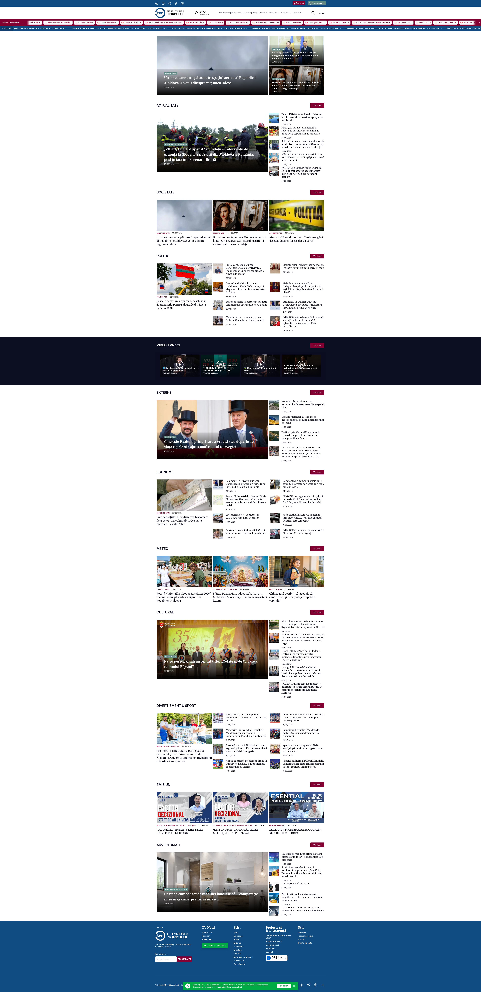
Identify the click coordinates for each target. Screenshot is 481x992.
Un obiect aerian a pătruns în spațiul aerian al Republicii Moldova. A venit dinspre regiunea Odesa (184, 241)
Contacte (302, 932)
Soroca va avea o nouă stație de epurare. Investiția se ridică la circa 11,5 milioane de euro (51, 28)
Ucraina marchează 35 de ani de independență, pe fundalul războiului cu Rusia (302, 419)
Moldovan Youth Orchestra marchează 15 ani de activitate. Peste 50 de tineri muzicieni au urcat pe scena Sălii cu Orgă (302, 639)
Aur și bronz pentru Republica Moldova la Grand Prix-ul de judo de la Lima (246, 717)
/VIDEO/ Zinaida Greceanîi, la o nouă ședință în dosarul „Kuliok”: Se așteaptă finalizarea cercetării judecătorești (303, 322)
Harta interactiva (305, 936)
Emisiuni (286, 13)
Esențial (280, 825)
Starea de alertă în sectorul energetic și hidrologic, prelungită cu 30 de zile (246, 303)
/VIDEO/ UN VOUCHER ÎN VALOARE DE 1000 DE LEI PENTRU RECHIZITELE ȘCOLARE (327, 28)
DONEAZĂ (284, 986)
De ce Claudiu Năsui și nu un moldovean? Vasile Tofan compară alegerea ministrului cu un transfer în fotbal (245, 288)
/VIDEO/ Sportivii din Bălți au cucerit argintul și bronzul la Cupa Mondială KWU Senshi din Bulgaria (246, 748)
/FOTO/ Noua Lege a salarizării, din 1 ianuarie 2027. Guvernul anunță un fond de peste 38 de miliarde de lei (303, 499)
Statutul (269, 952)
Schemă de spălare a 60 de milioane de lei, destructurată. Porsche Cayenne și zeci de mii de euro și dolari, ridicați (302, 144)
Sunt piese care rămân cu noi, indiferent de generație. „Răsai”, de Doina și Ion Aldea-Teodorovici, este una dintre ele (301, 872)
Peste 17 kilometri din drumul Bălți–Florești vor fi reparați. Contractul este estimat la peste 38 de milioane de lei (246, 501)
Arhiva (301, 939)
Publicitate (206, 939)
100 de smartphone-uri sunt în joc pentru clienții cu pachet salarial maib (302, 909)
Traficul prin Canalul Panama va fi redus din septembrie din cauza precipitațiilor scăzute (300, 435)
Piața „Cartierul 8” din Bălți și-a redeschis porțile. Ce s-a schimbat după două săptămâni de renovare (300, 130)
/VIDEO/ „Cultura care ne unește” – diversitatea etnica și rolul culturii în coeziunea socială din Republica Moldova (301, 688)
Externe (240, 13)
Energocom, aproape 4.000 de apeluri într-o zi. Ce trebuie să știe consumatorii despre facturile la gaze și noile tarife (235, 28)
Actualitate (169, 144)
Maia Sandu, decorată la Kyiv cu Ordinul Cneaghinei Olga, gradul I (245, 319)
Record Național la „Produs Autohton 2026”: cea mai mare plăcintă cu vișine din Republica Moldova (184, 597)
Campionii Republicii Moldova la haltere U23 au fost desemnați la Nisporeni (301, 733)
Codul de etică (272, 945)
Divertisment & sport (274, 13)
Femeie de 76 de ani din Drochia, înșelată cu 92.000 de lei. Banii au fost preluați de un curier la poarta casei (138, 28)
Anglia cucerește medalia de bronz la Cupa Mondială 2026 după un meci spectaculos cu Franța (246, 763)
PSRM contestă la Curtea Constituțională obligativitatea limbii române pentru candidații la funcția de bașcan (245, 269)
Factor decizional (183, 825)
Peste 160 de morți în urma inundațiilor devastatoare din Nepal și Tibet (302, 404)
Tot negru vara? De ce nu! (295, 883)
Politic (233, 13)
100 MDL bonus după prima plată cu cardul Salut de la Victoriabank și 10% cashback (302, 856)
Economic (247, 13)
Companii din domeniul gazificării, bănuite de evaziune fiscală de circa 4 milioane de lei (303, 483)
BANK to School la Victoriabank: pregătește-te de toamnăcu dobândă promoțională (302, 897)
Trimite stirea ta (305, 943)
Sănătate (276, 49)
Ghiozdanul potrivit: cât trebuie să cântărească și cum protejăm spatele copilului (292, 597)
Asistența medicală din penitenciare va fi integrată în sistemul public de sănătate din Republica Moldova (295, 55)
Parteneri (206, 936)
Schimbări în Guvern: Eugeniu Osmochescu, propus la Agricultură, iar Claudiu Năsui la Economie (302, 304)
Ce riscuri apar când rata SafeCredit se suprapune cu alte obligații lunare (246, 532)
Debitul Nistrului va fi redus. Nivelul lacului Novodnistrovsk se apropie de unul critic (302, 117)
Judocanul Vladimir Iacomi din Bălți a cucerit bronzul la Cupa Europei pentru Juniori (303, 717)
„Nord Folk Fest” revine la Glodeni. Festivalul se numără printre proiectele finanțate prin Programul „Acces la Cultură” (301, 655)
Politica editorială (274, 941)
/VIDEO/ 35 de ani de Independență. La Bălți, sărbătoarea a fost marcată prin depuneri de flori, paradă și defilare (301, 172)
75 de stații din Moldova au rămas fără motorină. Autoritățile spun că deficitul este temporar (302, 517)
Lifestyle (255, 13)
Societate (226, 13)
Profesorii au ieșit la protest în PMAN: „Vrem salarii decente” (242, 516)
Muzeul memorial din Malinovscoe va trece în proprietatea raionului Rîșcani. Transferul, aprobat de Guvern (302, 624)
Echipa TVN (207, 932)
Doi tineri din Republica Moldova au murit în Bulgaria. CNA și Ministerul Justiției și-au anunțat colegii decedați (295, 85)
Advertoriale (297, 13)
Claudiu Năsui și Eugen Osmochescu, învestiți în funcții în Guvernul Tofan (303, 266)
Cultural (262, 13)
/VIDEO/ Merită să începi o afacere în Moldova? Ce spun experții (303, 532)
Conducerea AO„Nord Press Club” (278, 936)
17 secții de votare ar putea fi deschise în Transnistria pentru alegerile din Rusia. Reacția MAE (182, 305)
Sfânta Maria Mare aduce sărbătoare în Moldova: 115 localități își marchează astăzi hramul (302, 157)
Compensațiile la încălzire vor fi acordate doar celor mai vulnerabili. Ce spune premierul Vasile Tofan (182, 521)
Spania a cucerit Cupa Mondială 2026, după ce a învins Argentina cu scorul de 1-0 (303, 748)
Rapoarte (270, 948)
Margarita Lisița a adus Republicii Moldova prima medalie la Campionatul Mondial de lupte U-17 (246, 733)
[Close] (294, 986)
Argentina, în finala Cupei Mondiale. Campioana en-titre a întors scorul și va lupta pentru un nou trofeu (303, 763)
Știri (220, 13)
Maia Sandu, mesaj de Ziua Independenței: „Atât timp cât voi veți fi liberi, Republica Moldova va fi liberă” (303, 288)
